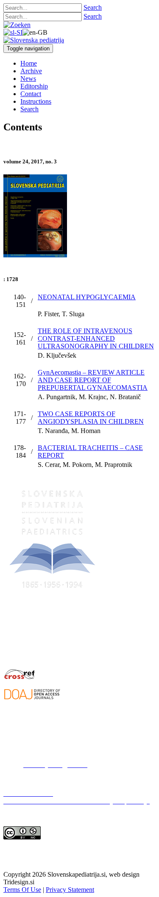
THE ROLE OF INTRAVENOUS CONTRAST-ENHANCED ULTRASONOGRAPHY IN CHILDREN (96, 338)
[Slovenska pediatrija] (33, 40)
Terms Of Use (22, 889)
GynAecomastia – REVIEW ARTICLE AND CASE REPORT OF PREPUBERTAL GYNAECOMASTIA (93, 380)
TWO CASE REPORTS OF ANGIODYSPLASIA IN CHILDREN (91, 417)
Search (93, 7)
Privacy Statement (70, 889)
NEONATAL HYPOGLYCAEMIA (87, 297)
